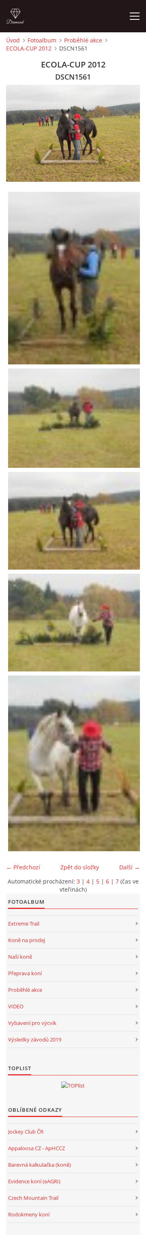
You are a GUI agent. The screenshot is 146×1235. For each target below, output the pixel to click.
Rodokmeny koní (28, 1214)
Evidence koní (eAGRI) (34, 1181)
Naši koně (20, 956)
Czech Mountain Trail (33, 1197)
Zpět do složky (79, 867)
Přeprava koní (25, 973)
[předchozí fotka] (19, 133)
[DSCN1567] (75, 622)
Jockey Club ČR (25, 1131)
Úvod (13, 40)
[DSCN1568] (75, 763)
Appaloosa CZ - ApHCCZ (36, 1148)
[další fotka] (127, 133)
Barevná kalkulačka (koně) (39, 1164)
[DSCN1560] (75, 418)
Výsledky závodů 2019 (34, 1039)
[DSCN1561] (75, 521)
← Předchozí (23, 867)
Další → (129, 867)
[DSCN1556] (75, 278)
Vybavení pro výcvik (32, 1023)
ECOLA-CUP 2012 (29, 48)
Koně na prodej (26, 940)
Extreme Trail (23, 923)
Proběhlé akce (83, 40)
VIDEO (16, 1006)
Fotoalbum (42, 40)
